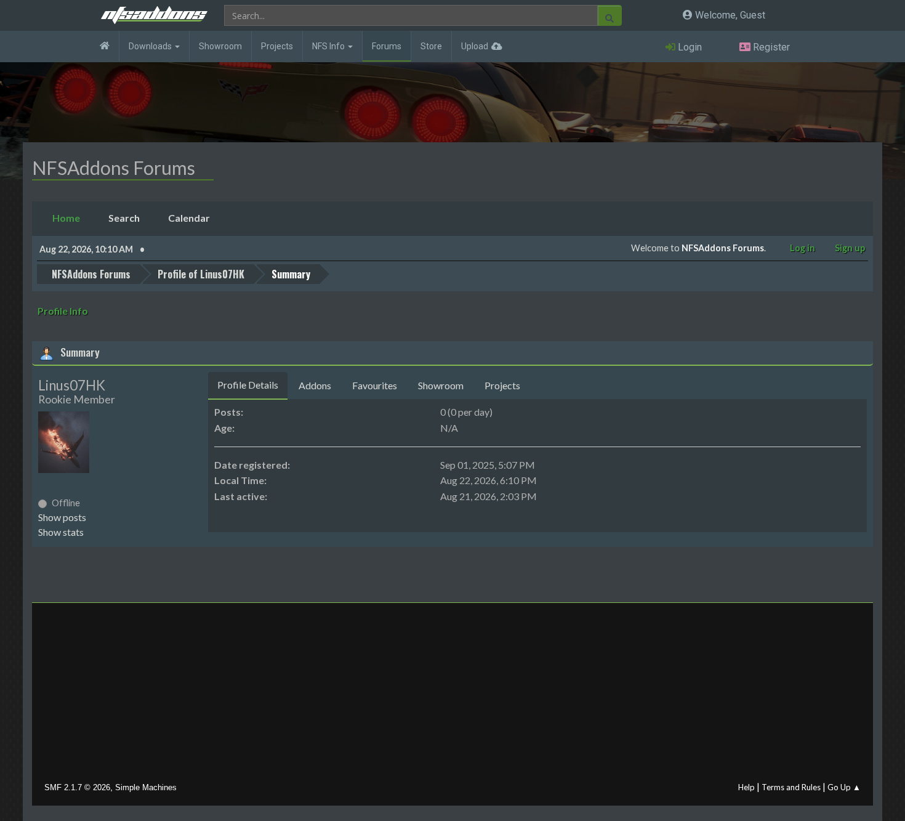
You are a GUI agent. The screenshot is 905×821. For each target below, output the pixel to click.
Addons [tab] (315, 385)
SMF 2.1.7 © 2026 (77, 787)
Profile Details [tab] (247, 384)
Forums (386, 46)
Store (431, 46)
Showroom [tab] (441, 385)
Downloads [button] (151, 46)
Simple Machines (146, 787)
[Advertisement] (452, 695)
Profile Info (63, 311)
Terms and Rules (791, 787)
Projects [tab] (502, 385)
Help (746, 787)
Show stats (61, 532)
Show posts (62, 517)
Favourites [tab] (374, 385)
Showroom (220, 46)
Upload (474, 46)
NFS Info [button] (329, 46)
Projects (277, 46)
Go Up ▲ (844, 787)
